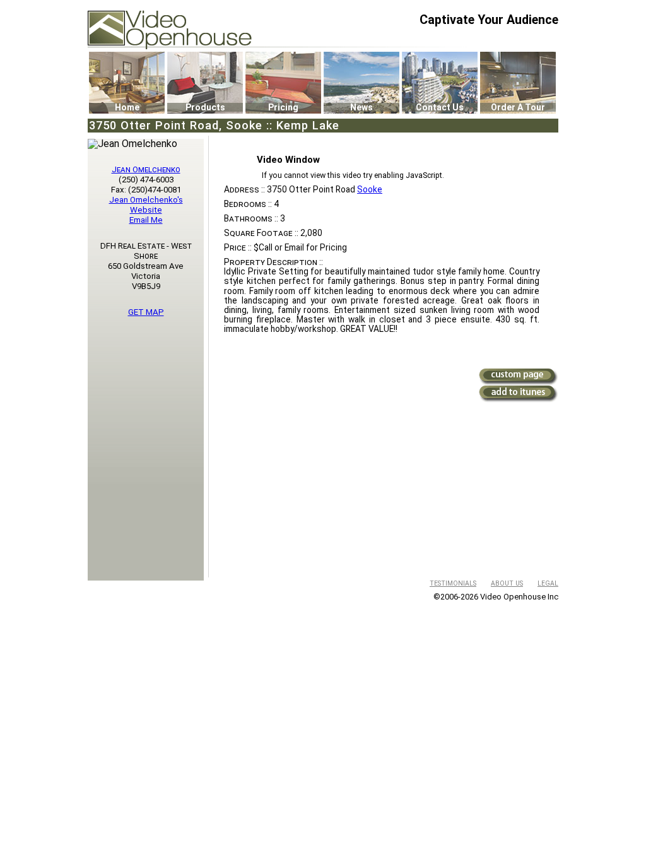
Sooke (369, 189)
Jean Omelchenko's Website (146, 205)
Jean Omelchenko (146, 169)
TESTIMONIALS (453, 583)
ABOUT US (507, 583)
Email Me (146, 220)
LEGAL (547, 583)
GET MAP (146, 312)
